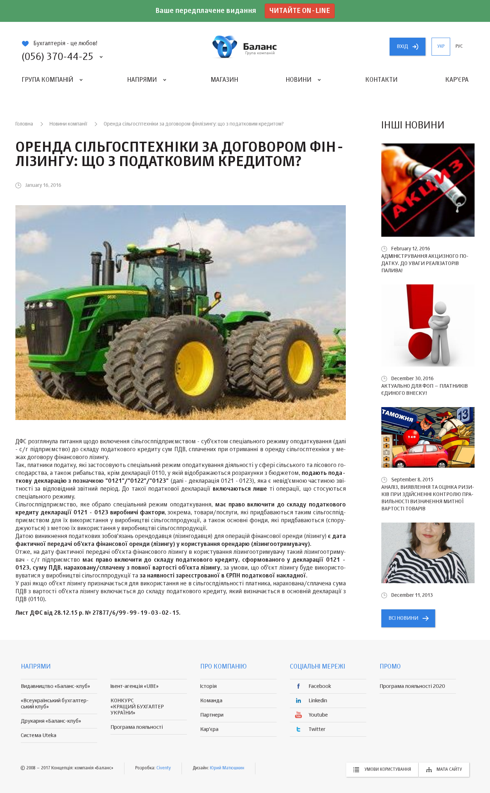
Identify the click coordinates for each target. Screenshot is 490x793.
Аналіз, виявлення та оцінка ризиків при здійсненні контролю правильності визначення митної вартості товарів (427, 498)
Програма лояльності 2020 (412, 686)
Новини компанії (68, 124)
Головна (24, 124)
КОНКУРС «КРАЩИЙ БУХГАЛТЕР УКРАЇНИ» (137, 707)
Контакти (381, 80)
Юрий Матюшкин (227, 768)
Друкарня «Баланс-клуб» (51, 721)
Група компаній (47, 80)
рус (459, 46)
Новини (298, 80)
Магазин (224, 80)
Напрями (142, 80)
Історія (208, 686)
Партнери (211, 715)
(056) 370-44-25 (57, 57)
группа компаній (245, 46)
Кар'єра (456, 80)
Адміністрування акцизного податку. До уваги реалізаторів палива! (424, 263)
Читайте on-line (299, 11)
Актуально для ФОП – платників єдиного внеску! (424, 389)
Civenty (163, 768)
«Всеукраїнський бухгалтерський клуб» (55, 703)
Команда (211, 700)
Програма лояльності (136, 727)
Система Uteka (38, 735)
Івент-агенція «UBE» (134, 686)
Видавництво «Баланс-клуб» (55, 686)
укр (440, 46)
